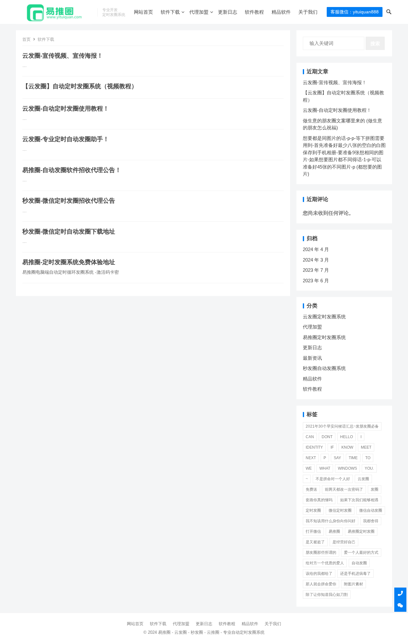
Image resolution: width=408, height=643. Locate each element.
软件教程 (254, 12)
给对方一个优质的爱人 (325, 563)
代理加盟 (198, 12)
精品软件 (281, 12)
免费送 (311, 489)
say (337, 458)
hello (346, 437)
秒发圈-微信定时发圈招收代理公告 (68, 200)
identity (314, 447)
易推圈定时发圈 (361, 531)
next (311, 458)
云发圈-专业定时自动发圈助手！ (65, 139)
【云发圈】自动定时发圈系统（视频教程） (79, 86)
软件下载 (170, 12)
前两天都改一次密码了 (344, 489)
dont (327, 437)
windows (347, 468)
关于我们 (307, 12)
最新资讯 (312, 358)
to (367, 458)
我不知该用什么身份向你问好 (330, 521)
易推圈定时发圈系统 (324, 337)
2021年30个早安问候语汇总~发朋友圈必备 (342, 426)
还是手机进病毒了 (355, 573)
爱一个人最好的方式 (361, 552)
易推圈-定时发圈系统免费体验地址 (68, 262)
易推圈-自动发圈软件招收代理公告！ (71, 170)
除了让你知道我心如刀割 (327, 594)
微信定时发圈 (340, 510)
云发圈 (363, 479)
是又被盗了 (315, 542)
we (309, 468)
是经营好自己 (343, 542)
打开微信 (313, 531)
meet (366, 447)
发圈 (374, 489)
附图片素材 (353, 584)
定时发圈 (313, 510)
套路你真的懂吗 (319, 500)
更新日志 (227, 12)
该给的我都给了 (319, 573)
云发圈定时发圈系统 (324, 316)
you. (369, 468)
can (310, 437)
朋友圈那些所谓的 (321, 552)
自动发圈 (359, 563)
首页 (26, 39)
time (353, 458)
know (347, 447)
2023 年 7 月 (316, 270)
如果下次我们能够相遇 (359, 500)
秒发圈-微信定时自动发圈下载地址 (68, 231)
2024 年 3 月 (316, 260)
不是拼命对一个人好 (333, 479)
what (324, 468)
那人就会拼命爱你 (321, 584)
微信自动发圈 (370, 510)
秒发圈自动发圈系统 (324, 368)
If (332, 447)
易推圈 (334, 531)
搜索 (375, 43)
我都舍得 (370, 521)
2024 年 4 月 (316, 249)
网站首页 (143, 12)
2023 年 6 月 (316, 280)
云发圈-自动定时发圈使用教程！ (65, 108)
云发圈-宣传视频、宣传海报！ (62, 55)
